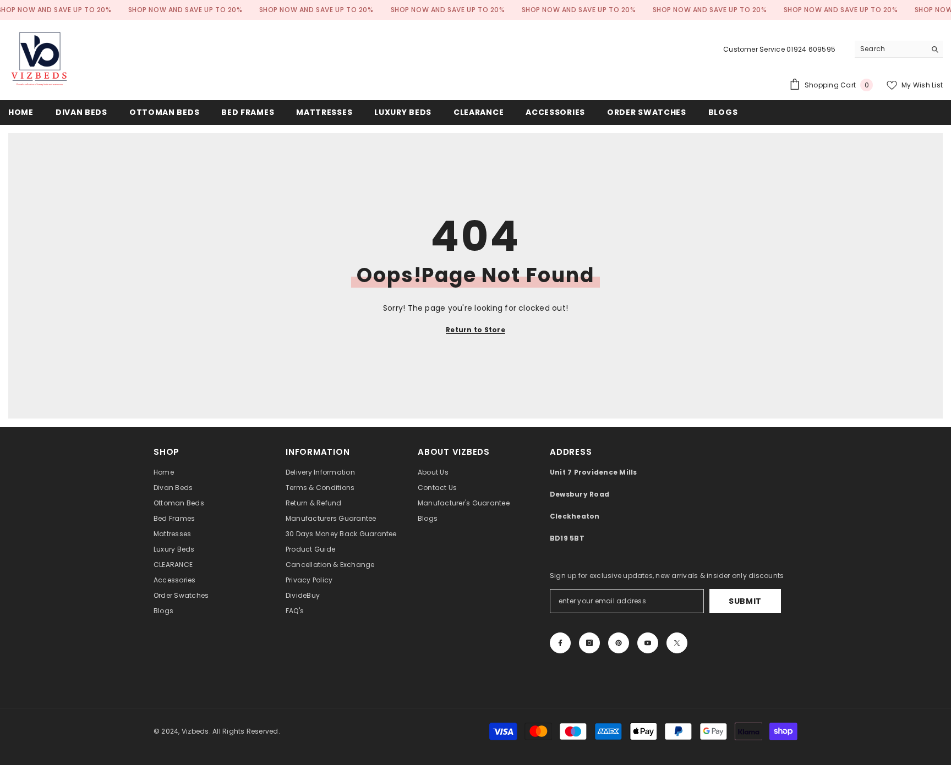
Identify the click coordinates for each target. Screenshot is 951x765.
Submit (745, 601)
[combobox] (890, 49)
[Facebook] (560, 642)
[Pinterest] (618, 642)
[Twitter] (676, 642)
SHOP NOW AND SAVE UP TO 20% (185, 9)
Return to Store (475, 329)
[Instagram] (589, 642)
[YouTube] (647, 642)
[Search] (899, 49)
